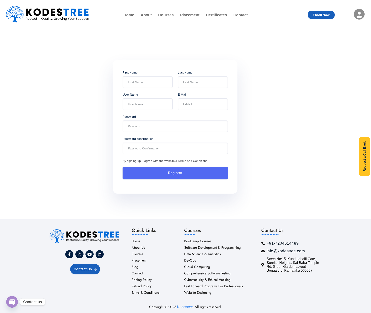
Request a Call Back (364, 156)
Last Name (185, 72)
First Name (130, 72)
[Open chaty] (12, 302)
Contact (240, 15)
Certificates (216, 15)
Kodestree (184, 307)
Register (175, 173)
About (146, 15)
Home (128, 15)
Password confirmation (138, 138)
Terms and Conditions (192, 161)
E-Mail (182, 94)
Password (129, 116)
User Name (130, 94)
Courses (166, 15)
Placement (189, 15)
